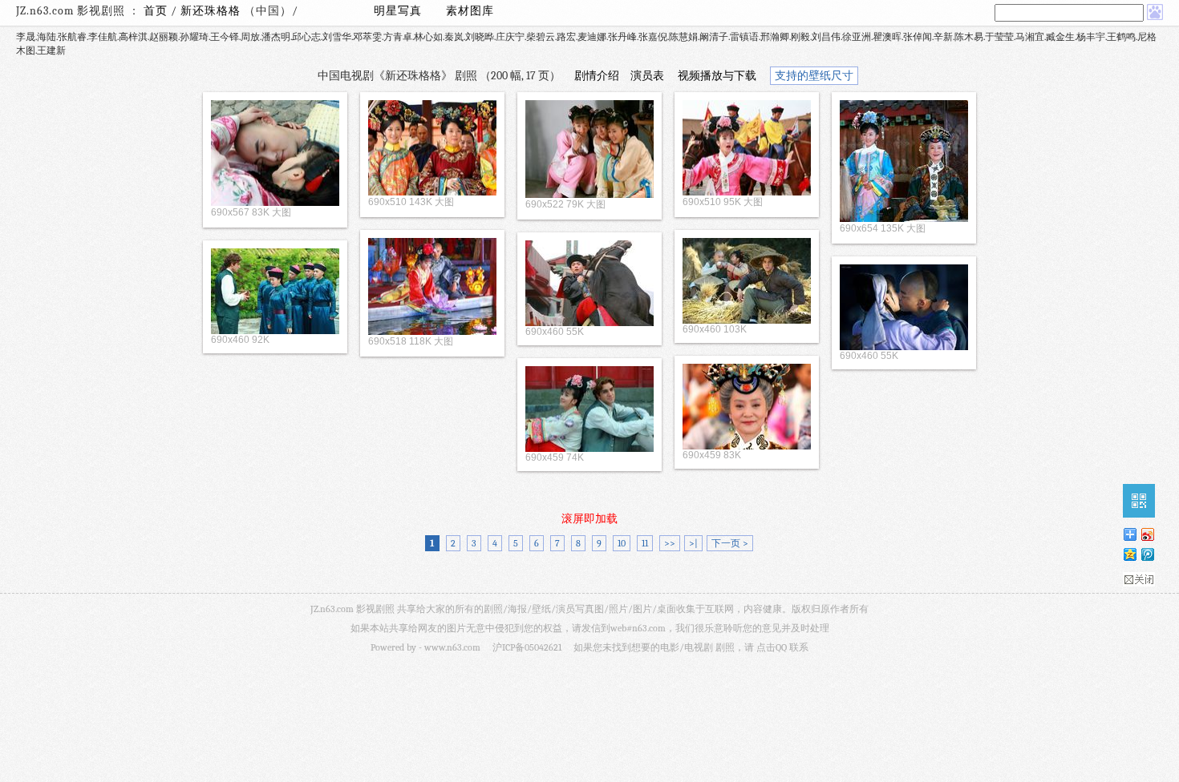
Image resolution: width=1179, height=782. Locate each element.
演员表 (647, 76)
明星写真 (398, 11)
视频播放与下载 (717, 76)
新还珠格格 (212, 11)
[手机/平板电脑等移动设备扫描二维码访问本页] (1139, 501)
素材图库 (470, 11)
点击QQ (771, 647)
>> (669, 543)
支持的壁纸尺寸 (814, 76)
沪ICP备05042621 (526, 647)
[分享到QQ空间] (1129, 554)
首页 (156, 11)
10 (622, 543)
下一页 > (729, 543)
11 (645, 543)
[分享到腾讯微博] (1147, 554)
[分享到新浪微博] (1147, 534)
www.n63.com (452, 647)
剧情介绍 (596, 76)
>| (693, 543)
